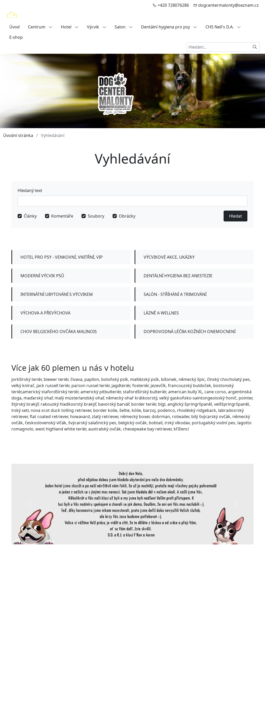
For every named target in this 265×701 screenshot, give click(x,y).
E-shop (16, 37)
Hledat (235, 216)
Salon (121, 27)
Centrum (37, 27)
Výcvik (93, 27)
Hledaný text (30, 190)
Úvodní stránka (18, 135)
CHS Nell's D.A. (220, 27)
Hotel (66, 27)
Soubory (96, 216)
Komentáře (62, 216)
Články (30, 216)
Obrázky (127, 216)
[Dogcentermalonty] (11, 16)
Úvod (14, 27)
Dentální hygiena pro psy (166, 27)
